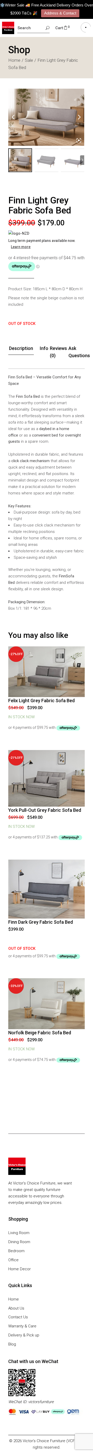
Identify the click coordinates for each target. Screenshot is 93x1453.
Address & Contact (60, 13)
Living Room (18, 1232)
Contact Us (18, 1317)
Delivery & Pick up (23, 1335)
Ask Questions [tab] (79, 352)
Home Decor (19, 1269)
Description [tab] (21, 348)
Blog (12, 1344)
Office (13, 1260)
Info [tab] (44, 348)
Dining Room (19, 1242)
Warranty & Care (22, 1326)
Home (13, 1299)
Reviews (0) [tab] (58, 352)
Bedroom (16, 1251)
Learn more (20, 247)
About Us (16, 1308)
